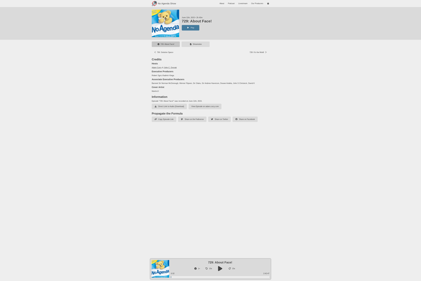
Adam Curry (157, 68)
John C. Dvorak (170, 68)
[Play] (220, 268)
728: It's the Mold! (257, 52)
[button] (268, 3)
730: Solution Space (164, 52)
